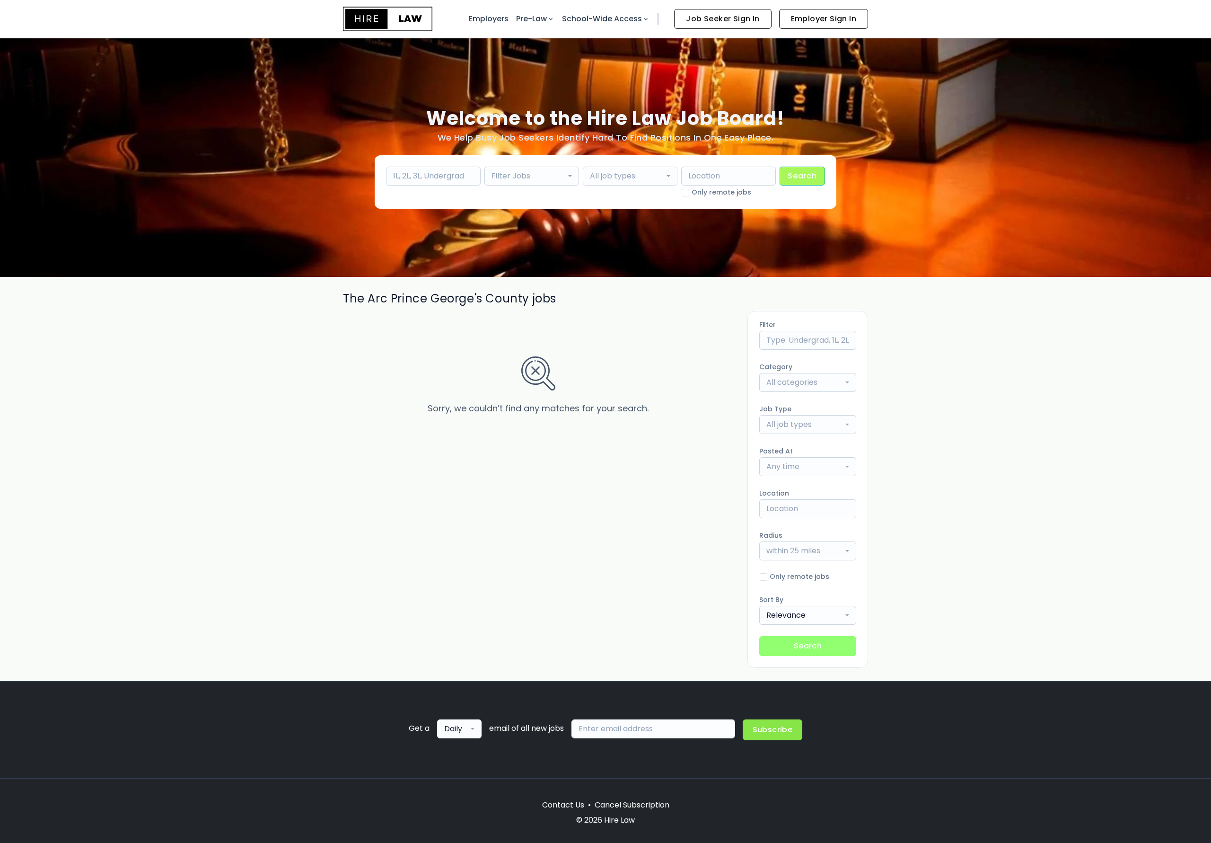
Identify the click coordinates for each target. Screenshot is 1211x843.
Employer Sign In (823, 18)
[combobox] (531, 176)
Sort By (771, 599)
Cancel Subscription (632, 804)
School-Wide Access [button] (602, 18)
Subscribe (773, 729)
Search (802, 175)
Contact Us (563, 804)
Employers (489, 18)
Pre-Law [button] (531, 18)
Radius (770, 535)
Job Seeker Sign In (722, 18)
